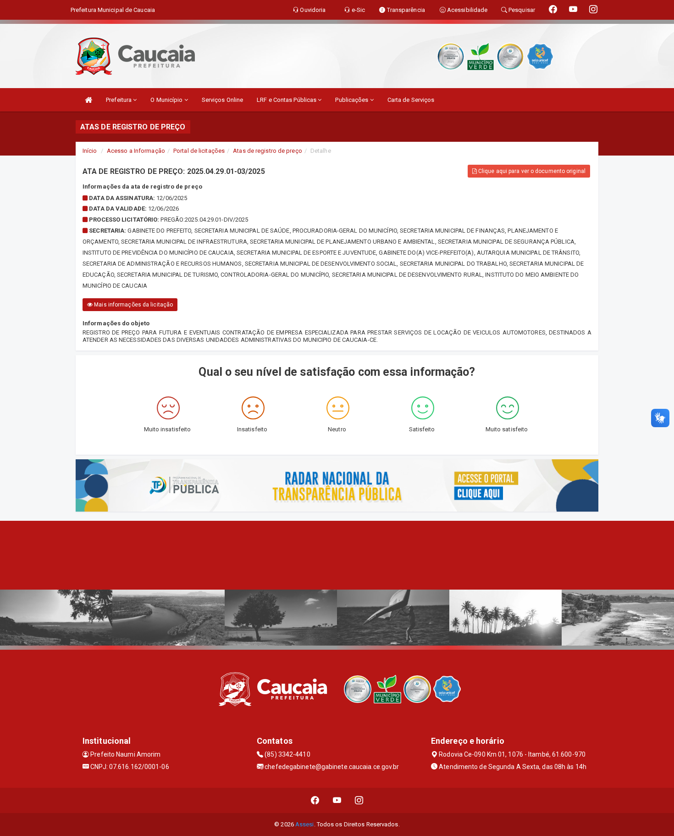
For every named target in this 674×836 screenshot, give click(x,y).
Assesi (304, 824)
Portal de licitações (199, 150)
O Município (167, 99)
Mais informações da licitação (133, 304)
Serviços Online (222, 99)
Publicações (352, 99)
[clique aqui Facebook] (315, 800)
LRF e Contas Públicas (287, 99)
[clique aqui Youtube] (337, 800)
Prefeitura (119, 99)
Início (90, 150)
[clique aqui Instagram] (359, 800)
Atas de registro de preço (267, 150)
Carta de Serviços (411, 99)
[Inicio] (88, 99)
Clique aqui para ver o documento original (531, 171)
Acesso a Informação (136, 150)
